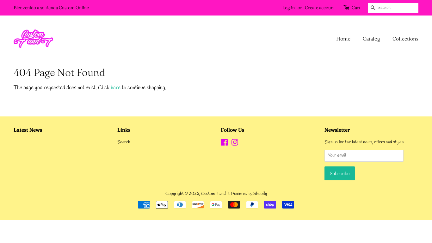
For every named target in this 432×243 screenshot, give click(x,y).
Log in (288, 7)
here (115, 87)
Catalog (371, 38)
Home (343, 38)
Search (123, 142)
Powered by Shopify (249, 194)
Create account (320, 7)
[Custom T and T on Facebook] (224, 144)
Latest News (28, 130)
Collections (405, 38)
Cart (356, 7)
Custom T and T (215, 194)
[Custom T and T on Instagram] (234, 144)
